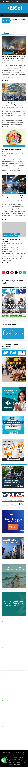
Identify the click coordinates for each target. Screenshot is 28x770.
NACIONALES (6, 146)
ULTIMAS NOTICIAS (20, 146)
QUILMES (5, 53)
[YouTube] (12, 272)
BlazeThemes (16, 764)
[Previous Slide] (24, 1)
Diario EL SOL (7, 61)
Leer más (4, 80)
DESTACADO (11, 233)
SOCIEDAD (11, 53)
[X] (16, 272)
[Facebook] (20, 272)
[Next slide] (26, 1)
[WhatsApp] (24, 272)
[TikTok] (7, 272)
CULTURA (5, 233)
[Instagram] (3, 272)
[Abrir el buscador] (23, 14)
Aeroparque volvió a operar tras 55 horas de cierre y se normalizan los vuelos (12, 1)
